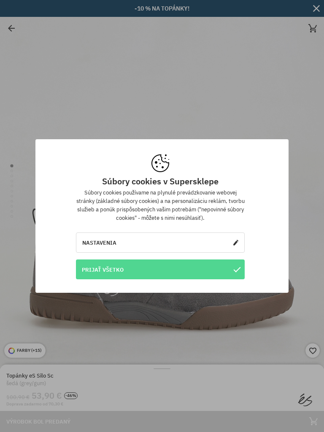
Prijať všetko (103, 269)
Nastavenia (99, 242)
